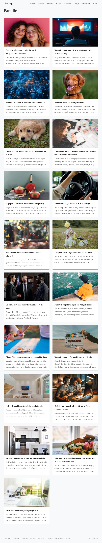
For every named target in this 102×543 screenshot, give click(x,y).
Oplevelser (86, 4)
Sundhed (50, 4)
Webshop (67, 4)
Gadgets (76, 4)
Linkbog (8, 3)
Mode (95, 4)
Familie (32, 4)
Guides (58, 4)
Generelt (41, 4)
